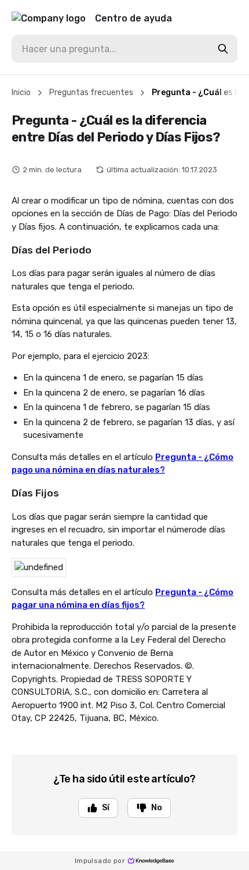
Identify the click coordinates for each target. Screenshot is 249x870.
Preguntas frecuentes (91, 92)
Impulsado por (100, 861)
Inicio (21, 92)
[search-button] (223, 49)
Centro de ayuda (133, 18)
